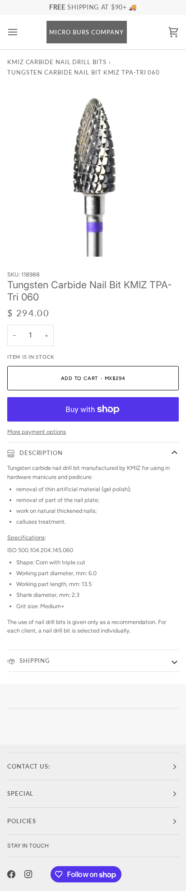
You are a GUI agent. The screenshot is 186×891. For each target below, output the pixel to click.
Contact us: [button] (28, 766)
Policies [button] (21, 821)
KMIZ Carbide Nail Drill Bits (56, 62)
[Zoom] (24, 240)
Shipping (34, 660)
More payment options (36, 431)
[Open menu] (20, 32)
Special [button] (20, 793)
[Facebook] (11, 874)
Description (40, 452)
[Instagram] (28, 874)
